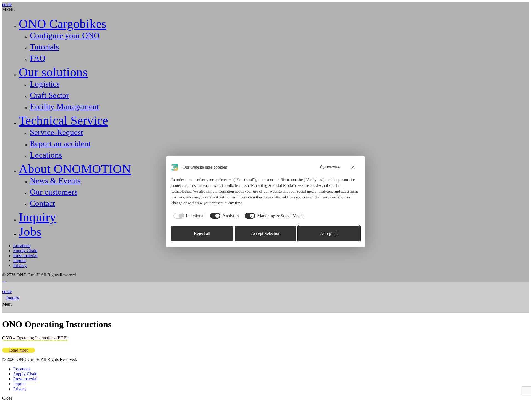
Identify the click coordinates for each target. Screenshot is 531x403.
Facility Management (64, 106)
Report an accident (60, 143)
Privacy (20, 265)
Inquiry (37, 217)
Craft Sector (49, 95)
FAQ (37, 58)
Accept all (329, 233)
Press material (25, 255)
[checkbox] (187, 216)
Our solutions (53, 72)
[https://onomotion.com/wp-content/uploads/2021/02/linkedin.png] (2, 280)
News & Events (55, 180)
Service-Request (56, 132)
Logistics (44, 83)
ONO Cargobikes (62, 24)
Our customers (53, 191)
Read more (18, 350)
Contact (42, 203)
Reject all (202, 233)
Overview (332, 167)
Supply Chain (25, 250)
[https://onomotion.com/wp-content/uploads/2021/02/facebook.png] (5, 280)
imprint (19, 260)
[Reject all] (353, 167)
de (9, 4)
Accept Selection (265, 233)
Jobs (30, 232)
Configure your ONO (65, 35)
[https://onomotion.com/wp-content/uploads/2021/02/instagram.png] (3, 280)
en (4, 4)
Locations (46, 154)
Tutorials (44, 46)
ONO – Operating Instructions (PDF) (34, 338)
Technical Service (63, 120)
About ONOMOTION (75, 169)
